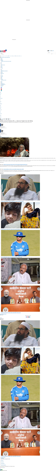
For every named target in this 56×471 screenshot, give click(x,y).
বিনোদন (6, 57)
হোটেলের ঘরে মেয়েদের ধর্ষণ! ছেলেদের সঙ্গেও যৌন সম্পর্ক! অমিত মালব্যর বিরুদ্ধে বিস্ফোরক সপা (15, 164)
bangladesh (2, 458)
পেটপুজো (6, 61)
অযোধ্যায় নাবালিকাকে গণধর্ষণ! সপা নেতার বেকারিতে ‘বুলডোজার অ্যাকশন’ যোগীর (13, 169)
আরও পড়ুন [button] (1, 317)
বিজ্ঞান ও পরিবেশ (2, 73)
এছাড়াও (0, 117)
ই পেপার (1, 75)
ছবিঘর (1, 77)
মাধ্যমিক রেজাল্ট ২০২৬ (3, 83)
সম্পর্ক (4, 61)
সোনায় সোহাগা (2, 85)
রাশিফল (9, 57)
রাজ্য (2, 57)
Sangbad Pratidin (3, 457)
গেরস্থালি (10, 61)
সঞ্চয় (1, 65)
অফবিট (1, 66)
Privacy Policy (2, 463)
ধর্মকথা (1, 67)
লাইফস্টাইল (8, 57)
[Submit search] (52, 53)
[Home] (3, 50)
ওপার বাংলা (1, 109)
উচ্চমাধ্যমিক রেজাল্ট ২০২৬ (3, 84)
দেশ (1, 63)
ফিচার (1, 82)
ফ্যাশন (5, 61)
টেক (0, 112)
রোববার (1, 81)
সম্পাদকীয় (2, 79)
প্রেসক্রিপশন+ (2, 61)
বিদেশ (3, 57)
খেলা (4, 57)
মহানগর (1, 57)
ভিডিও (1, 78)
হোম (1, 58)
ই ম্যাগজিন (2, 76)
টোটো (8, 61)
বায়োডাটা (1, 72)
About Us (2, 460)
